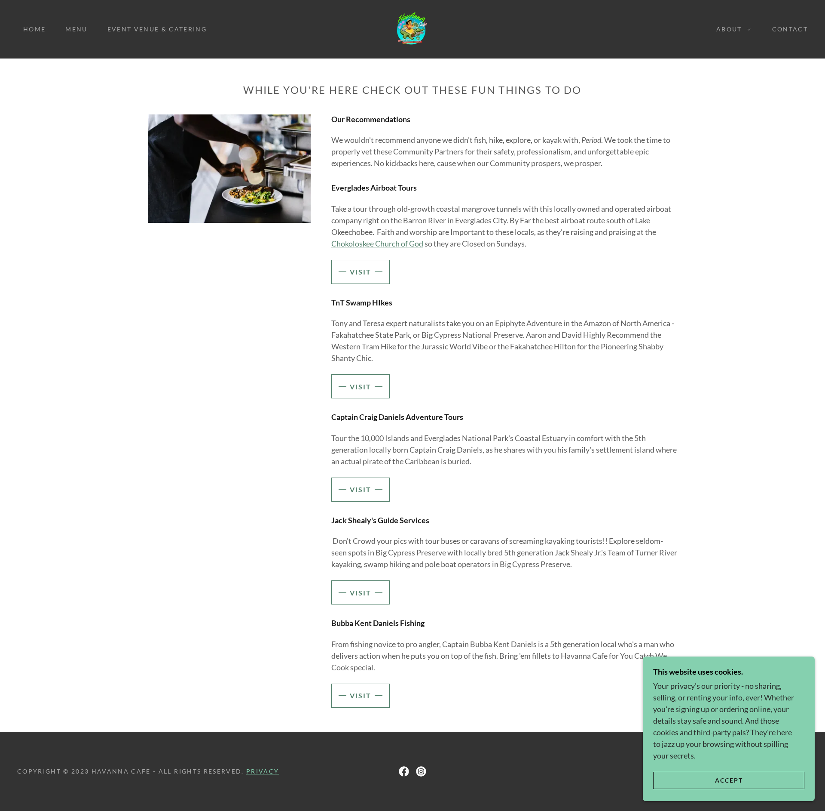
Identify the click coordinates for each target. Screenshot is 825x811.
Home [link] (34, 29)
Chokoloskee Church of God (377, 243)
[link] (412, 28)
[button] (731, 29)
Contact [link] (790, 29)
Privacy (262, 771)
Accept (729, 780)
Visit (360, 272)
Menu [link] (76, 29)
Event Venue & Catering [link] (157, 29)
